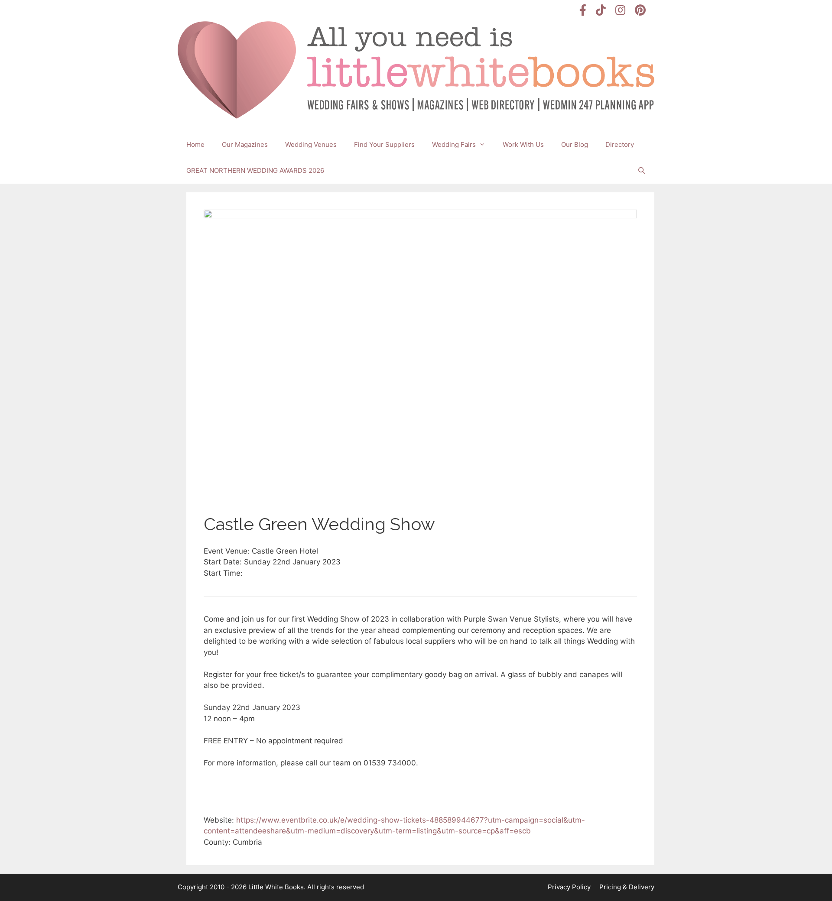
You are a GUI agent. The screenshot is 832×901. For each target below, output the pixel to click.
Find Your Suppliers (384, 144)
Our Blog (574, 144)
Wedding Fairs (454, 144)
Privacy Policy (569, 887)
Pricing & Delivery (626, 887)
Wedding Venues (311, 144)
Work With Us (523, 144)
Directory (619, 144)
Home (195, 144)
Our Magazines (245, 144)
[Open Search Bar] (641, 171)
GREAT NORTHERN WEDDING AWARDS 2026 (255, 170)
